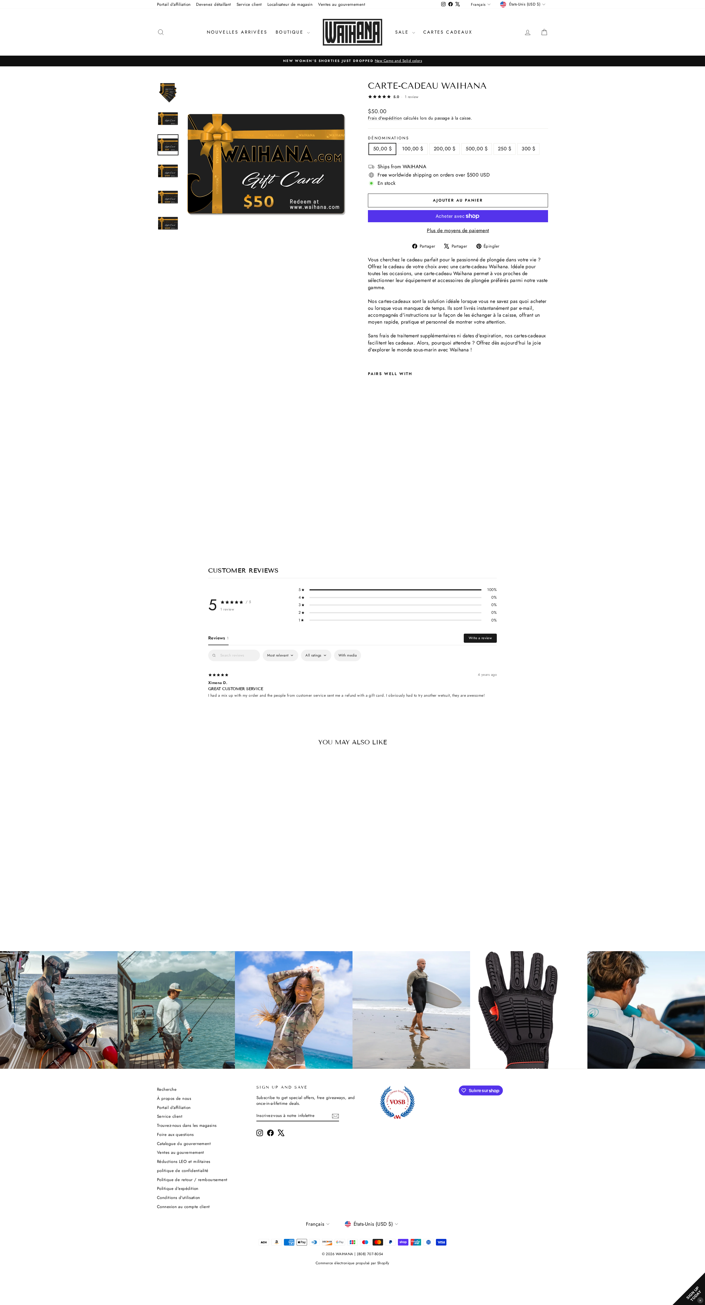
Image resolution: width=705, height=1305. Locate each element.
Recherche (167, 1089)
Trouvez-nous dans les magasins (187, 1125)
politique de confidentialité (182, 1171)
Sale (403, 32)
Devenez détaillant (213, 4)
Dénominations (388, 138)
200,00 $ (444, 148)
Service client (249, 4)
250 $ (504, 148)
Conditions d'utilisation (178, 1198)
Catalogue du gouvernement (184, 1144)
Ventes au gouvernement (341, 4)
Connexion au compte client (183, 1207)
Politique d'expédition (178, 1188)
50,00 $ (382, 148)
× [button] (700, 1300)
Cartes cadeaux (447, 32)
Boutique (291, 32)
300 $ (528, 148)
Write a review (480, 638)
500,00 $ (476, 148)
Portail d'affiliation (174, 4)
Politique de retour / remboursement (192, 1180)
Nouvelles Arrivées (237, 32)
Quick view (203, 893)
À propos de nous (174, 1098)
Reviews (218, 638)
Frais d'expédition (385, 118)
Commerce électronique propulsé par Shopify (352, 1263)
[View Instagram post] (59, 1010)
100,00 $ (412, 148)
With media (347, 655)
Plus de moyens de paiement (458, 230)
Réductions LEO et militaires (183, 1162)
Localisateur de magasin (290, 4)
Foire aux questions (175, 1135)
